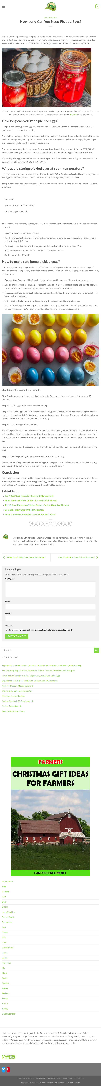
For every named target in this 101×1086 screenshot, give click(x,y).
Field (4, 927)
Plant (4, 973)
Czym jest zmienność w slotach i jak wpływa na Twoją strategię (31, 676)
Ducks (5, 907)
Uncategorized (50, 18)
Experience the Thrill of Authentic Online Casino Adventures (30, 681)
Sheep (5, 999)
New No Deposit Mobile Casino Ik (17, 686)
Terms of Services (25, 1078)
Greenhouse (7, 948)
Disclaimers (40, 1078)
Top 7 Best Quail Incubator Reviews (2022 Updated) (29, 496)
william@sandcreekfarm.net (69, 1082)
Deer (4, 902)
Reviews (5, 993)
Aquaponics (7, 881)
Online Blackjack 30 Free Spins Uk (17, 701)
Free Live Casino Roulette (13, 696)
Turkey (5, 1009)
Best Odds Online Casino (13, 711)
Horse (4, 953)
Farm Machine (8, 912)
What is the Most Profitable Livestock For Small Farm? (30, 514)
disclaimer (73, 115)
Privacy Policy (54, 1078)
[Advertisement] (50, 735)
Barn (4, 887)
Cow (4, 897)
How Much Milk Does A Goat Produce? (76, 557)
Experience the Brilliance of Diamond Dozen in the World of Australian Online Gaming (41, 665)
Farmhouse (7, 922)
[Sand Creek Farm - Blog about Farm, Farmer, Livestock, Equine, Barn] (50, 6)
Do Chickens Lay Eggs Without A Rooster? (24, 510)
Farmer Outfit (8, 917)
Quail (4, 978)
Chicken (5, 892)
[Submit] (96, 650)
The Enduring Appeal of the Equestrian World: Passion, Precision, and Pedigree (38, 671)
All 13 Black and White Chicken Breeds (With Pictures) (30, 501)
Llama (4, 958)
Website (8, 626)
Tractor (5, 1004)
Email (8, 614)
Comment (9, 579)
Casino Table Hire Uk (11, 706)
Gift (4, 937)
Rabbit (5, 988)
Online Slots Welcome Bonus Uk (17, 691)
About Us (67, 1078)
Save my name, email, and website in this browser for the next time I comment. (40, 630)
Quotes (5, 983)
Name (8, 602)
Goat (4, 943)
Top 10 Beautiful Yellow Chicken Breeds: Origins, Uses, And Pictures (37, 505)
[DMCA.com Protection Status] (8, 1057)
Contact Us (79, 1078)
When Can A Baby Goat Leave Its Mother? (25, 557)
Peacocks (6, 963)
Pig (3, 968)
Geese (5, 932)
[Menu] (3, 6)
